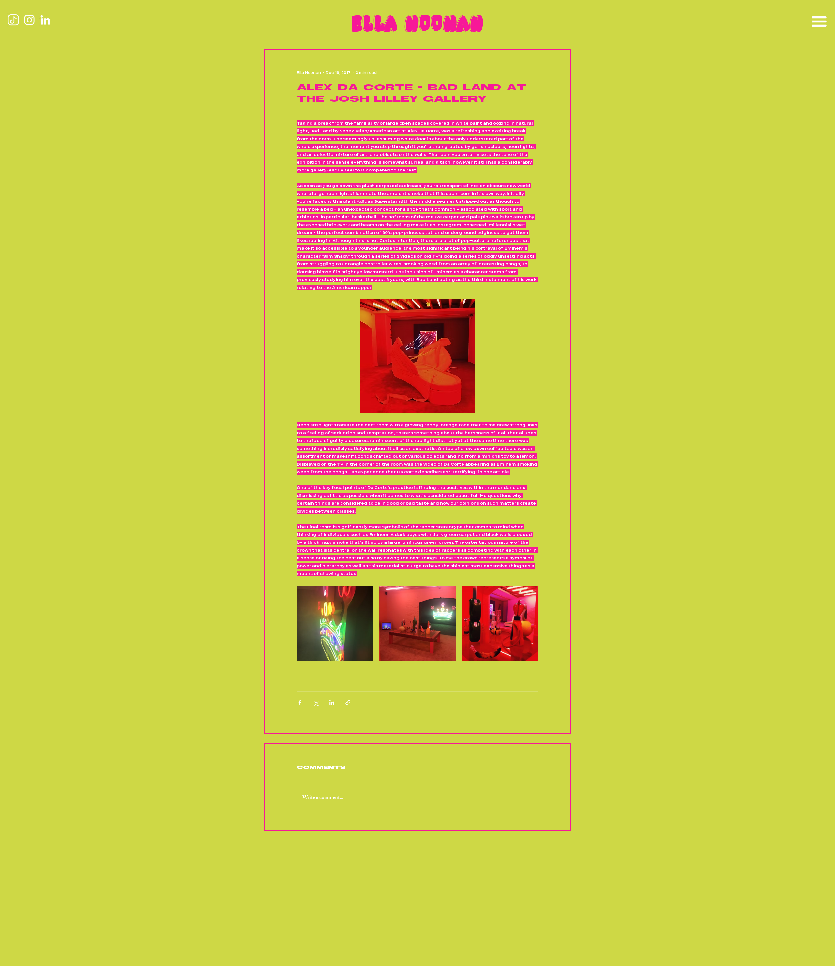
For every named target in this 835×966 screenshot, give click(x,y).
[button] (818, 21)
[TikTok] (13, 20)
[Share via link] (348, 702)
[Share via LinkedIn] (332, 702)
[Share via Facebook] (300, 702)
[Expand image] (335, 623)
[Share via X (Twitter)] (316, 702)
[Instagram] (29, 20)
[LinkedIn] (45, 20)
